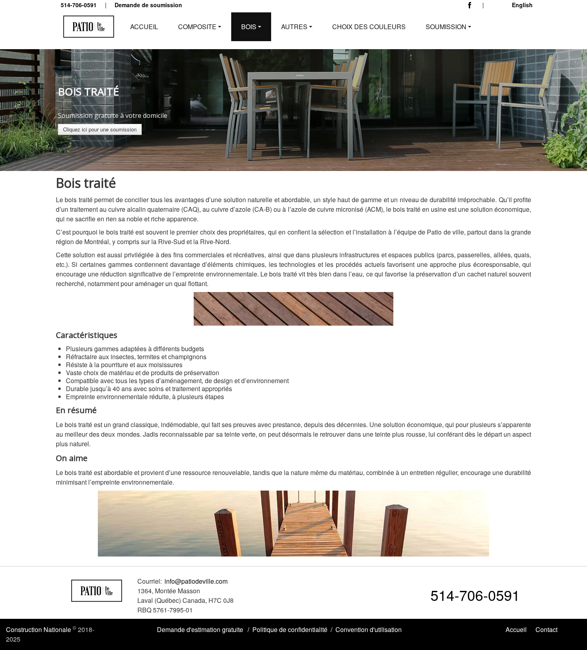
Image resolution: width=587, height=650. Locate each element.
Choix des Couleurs (369, 26)
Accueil (144, 26)
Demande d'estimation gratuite (200, 629)
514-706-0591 (475, 594)
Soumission (446, 26)
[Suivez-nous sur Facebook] (471, 7)
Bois (248, 26)
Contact (546, 629)
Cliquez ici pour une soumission (100, 129)
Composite (197, 26)
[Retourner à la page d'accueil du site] (97, 589)
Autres (294, 26)
